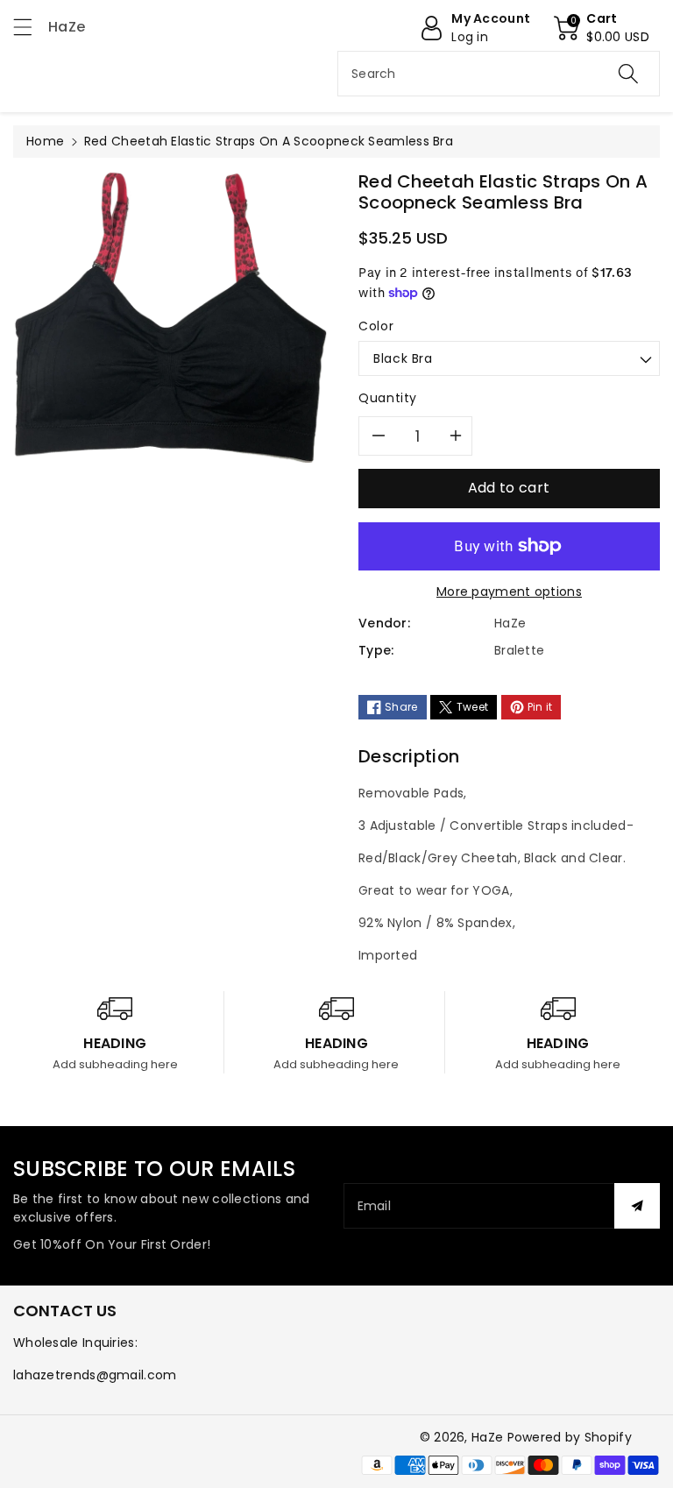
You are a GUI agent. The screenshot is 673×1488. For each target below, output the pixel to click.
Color (375, 326)
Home (45, 141)
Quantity (387, 398)
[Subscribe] (637, 1206)
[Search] (628, 74)
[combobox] (498, 74)
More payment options (509, 591)
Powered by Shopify (569, 1437)
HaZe (487, 1437)
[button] (30, 27)
